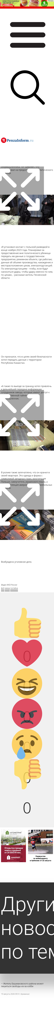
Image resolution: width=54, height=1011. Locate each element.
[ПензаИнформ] (17, 140)
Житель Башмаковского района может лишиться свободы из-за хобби (22, 985)
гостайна (14, 588)
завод (7, 588)
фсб (2, 588)
